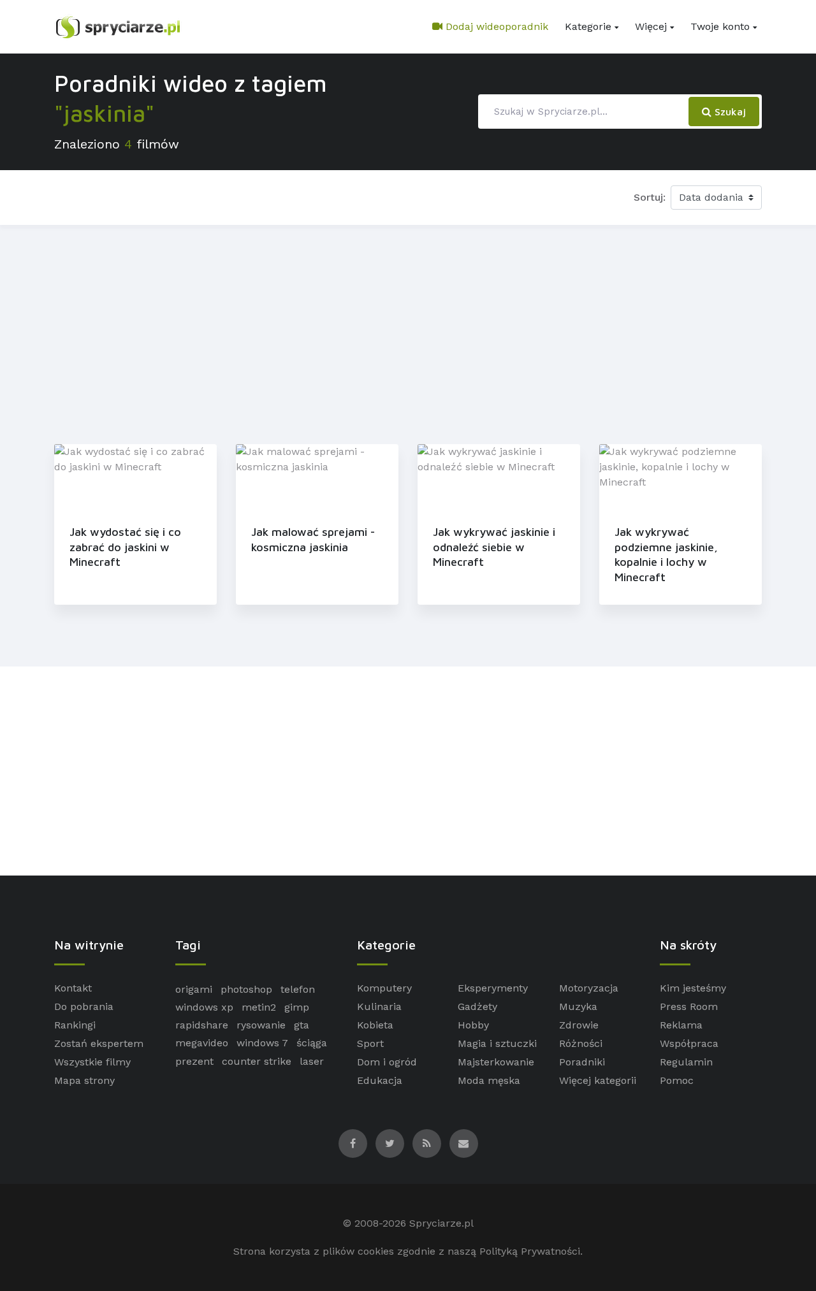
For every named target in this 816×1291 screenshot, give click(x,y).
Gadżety (477, 1006)
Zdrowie (579, 1025)
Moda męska (489, 1080)
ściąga (311, 1043)
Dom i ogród (387, 1062)
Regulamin (686, 1062)
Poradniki (582, 1062)
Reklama (681, 1025)
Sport (370, 1043)
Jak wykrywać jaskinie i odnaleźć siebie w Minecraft (494, 546)
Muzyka (578, 1006)
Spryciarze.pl (441, 1223)
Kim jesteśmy (693, 988)
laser (312, 1061)
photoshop (246, 989)
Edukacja (379, 1080)
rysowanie (261, 1025)
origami (193, 989)
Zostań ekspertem (98, 1043)
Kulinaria (379, 1006)
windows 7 (262, 1043)
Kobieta (375, 1025)
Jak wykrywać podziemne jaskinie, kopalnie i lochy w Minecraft (666, 554)
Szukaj (728, 111)
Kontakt (73, 988)
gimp (296, 1007)
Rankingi (75, 1025)
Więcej (651, 26)
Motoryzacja (588, 988)
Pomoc (677, 1080)
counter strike (256, 1061)
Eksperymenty (493, 988)
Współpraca (689, 1043)
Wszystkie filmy (92, 1062)
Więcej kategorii (597, 1080)
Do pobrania (83, 1006)
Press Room (689, 1006)
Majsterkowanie (496, 1062)
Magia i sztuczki (497, 1043)
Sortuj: (650, 197)
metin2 (259, 1007)
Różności (580, 1043)
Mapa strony (84, 1080)
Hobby (473, 1025)
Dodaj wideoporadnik (495, 26)
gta (301, 1025)
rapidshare (201, 1025)
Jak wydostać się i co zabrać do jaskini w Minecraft (125, 546)
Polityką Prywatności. (531, 1251)
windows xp (204, 1007)
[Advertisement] (408, 332)
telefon (297, 989)
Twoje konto (720, 26)
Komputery (384, 988)
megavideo (201, 1043)
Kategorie (588, 26)
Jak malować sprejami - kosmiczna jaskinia (313, 539)
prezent (194, 1061)
